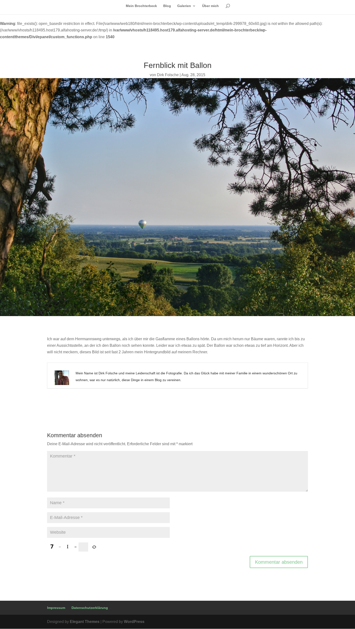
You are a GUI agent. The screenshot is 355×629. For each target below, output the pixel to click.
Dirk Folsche (168, 75)
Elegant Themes (84, 622)
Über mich (210, 6)
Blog (167, 6)
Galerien (184, 6)
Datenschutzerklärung (89, 608)
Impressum (56, 608)
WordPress (134, 622)
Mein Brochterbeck (141, 6)
